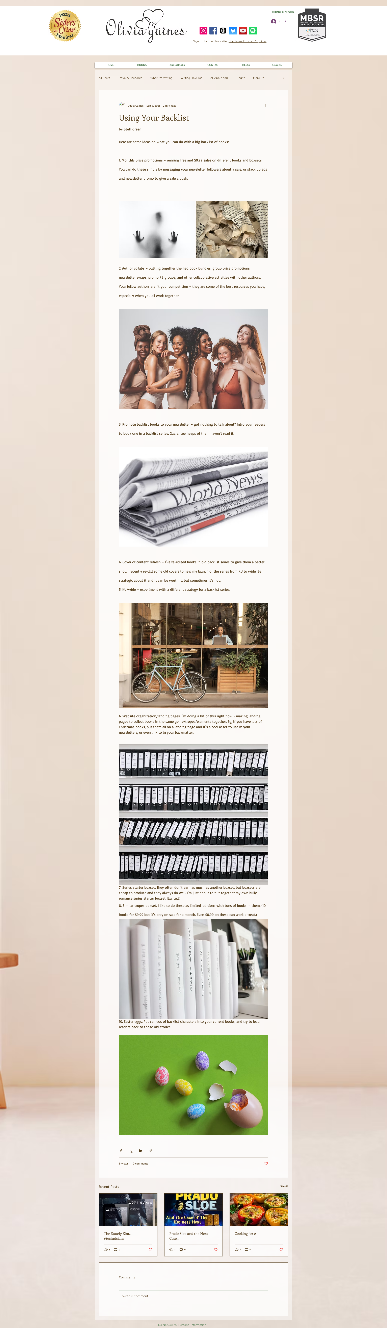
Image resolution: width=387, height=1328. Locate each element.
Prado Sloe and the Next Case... (188, 1236)
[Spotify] (253, 30)
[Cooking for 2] (259, 1210)
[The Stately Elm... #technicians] (128, 1210)
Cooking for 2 (245, 1233)
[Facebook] (213, 30)
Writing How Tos (191, 78)
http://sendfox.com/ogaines (247, 41)
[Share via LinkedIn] (141, 1151)
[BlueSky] (233, 30)
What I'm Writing (161, 78)
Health (240, 78)
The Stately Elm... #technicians (117, 1236)
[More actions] (265, 105)
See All (284, 1186)
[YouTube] (243, 30)
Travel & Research (130, 78)
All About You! (219, 78)
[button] (283, 77)
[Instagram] (203, 30)
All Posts (104, 78)
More (256, 78)
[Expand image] (157, 229)
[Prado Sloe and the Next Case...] (193, 1210)
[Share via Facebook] (121, 1151)
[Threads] (223, 30)
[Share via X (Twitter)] (131, 1151)
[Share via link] (150, 1151)
